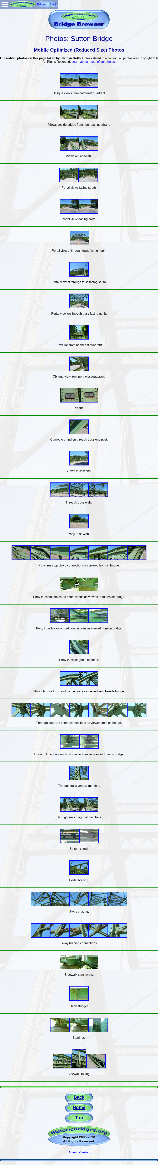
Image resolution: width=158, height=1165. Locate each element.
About (72, 1152)
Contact (84, 1152)
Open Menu (4, 4)
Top (79, 1117)
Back (79, 1097)
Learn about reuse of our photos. (93, 61)
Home (79, 1107)
